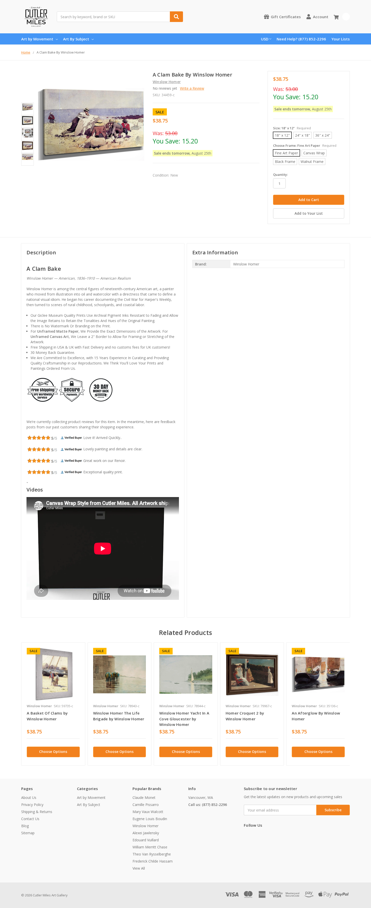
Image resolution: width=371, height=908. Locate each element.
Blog (25, 825)
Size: (292, 128)
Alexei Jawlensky (145, 832)
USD (265, 38)
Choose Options (53, 751)
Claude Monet (143, 797)
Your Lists (340, 38)
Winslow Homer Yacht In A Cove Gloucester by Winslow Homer (184, 718)
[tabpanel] (53, 704)
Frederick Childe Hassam (152, 861)
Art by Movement (37, 38)
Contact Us (30, 818)
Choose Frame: (304, 145)
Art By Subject (76, 38)
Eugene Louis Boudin (149, 818)
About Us (28, 797)
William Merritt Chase (149, 847)
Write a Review (192, 88)
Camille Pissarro (145, 804)
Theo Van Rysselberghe (151, 854)
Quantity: (280, 174)
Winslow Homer (145, 825)
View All (138, 868)
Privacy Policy (32, 804)
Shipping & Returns (36, 811)
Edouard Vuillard (145, 840)
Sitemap (28, 832)
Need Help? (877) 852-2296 (301, 38)
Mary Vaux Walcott (147, 811)
